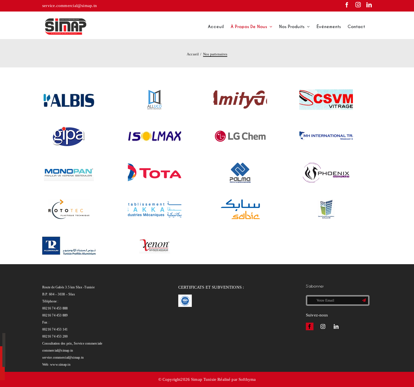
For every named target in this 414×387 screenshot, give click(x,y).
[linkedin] (336, 326)
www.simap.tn (60, 364)
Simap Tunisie (203, 379)
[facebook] (309, 326)
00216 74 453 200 (55, 336)
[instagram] (323, 326)
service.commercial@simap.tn (69, 5)
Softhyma (247, 379)
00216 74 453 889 (55, 315)
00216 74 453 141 (55, 329)
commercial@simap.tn (57, 350)
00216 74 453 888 (55, 308)
